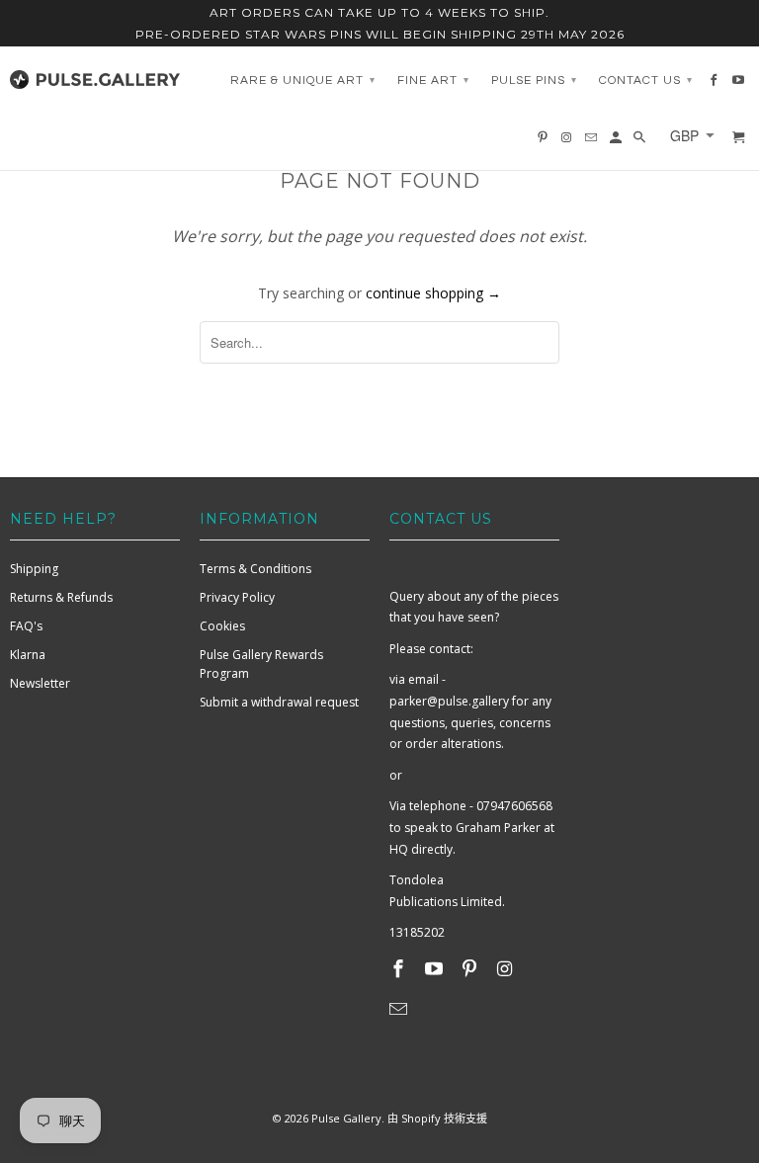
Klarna (27, 654)
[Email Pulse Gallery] (400, 1009)
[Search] (640, 142)
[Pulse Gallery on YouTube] (436, 968)
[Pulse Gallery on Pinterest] (471, 968)
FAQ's (26, 626)
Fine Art (433, 80)
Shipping (34, 568)
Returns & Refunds (61, 597)
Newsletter (40, 683)
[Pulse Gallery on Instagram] (506, 968)
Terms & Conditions (255, 568)
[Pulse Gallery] (95, 75)
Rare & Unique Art (303, 80)
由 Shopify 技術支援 (437, 1118)
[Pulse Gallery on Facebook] (400, 968)
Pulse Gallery (346, 1118)
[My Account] (617, 142)
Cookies (222, 626)
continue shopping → (433, 293)
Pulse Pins (534, 80)
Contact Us (646, 80)
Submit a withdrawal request (279, 702)
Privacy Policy (237, 597)
